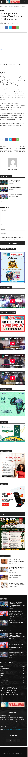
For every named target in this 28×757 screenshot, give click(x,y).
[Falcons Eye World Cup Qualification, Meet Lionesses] (4, 182)
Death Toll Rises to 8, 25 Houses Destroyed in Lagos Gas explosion (6, 150)
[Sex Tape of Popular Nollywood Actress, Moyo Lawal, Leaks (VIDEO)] (4, 569)
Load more (12, 591)
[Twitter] (10, 27)
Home (1, 6)
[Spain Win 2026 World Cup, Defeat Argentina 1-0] (4, 196)
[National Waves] (1, 23)
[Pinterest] (14, 27)
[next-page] (4, 202)
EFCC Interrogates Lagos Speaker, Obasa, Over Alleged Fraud (19, 150)
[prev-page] (1, 202)
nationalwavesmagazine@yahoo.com (13, 729)
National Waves (7, 23)
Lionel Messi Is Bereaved (15, 187)
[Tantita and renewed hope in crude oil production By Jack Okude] (4, 622)
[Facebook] (6, 27)
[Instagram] (10, 740)
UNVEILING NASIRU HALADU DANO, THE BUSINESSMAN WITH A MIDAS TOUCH (17, 585)
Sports (5, 6)
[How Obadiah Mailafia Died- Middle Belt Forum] (4, 577)
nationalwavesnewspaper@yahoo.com (10, 728)
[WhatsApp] (17, 27)
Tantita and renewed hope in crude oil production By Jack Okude (16, 622)
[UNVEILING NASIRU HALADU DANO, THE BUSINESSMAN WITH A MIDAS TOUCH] (4, 585)
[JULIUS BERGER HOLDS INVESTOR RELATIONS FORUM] (4, 561)
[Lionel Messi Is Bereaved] (4, 189)
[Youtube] (18, 740)
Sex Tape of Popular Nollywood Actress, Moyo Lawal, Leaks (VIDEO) (16, 569)
